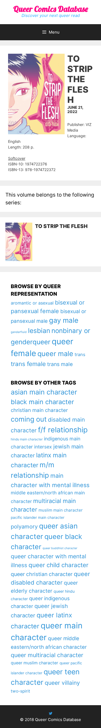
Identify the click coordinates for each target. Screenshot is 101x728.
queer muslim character (34, 662)
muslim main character (61, 510)
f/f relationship (63, 429)
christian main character (39, 410)
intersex (43, 447)
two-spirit (20, 691)
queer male (55, 353)
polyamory (24, 526)
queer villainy (62, 682)
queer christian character (41, 574)
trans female (28, 363)
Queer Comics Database (50, 9)
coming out (29, 419)
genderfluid (19, 332)
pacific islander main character (37, 517)
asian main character (44, 392)
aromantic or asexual (32, 303)
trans (80, 354)
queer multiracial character (47, 654)
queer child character (58, 564)
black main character (42, 402)
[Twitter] (51, 713)
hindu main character (27, 439)
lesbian (39, 331)
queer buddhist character (60, 548)
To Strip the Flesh (61, 226)
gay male (63, 320)
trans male (60, 364)
